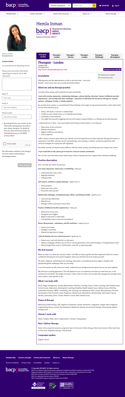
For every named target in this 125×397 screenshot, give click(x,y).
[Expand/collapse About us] (91, 14)
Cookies (47, 363)
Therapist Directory (11, 133)
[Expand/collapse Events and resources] (71, 14)
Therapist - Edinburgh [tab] (99, 56)
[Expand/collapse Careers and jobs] (44, 14)
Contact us (55, 363)
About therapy (111, 14)
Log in (117, 5)
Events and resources (61, 14)
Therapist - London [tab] (43, 56)
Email (4, 103)
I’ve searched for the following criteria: (16, 66)
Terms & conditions (12, 363)
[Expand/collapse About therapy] (118, 14)
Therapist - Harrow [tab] (71, 56)
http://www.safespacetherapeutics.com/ (52, 70)
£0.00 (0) (105, 5)
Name (4, 94)
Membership (11, 14)
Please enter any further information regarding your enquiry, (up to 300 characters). (15, 73)
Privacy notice (26, 363)
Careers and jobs (36, 14)
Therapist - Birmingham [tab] (115, 56)
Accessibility (37, 363)
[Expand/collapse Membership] (18, 14)
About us (86, 14)
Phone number (7, 113)
